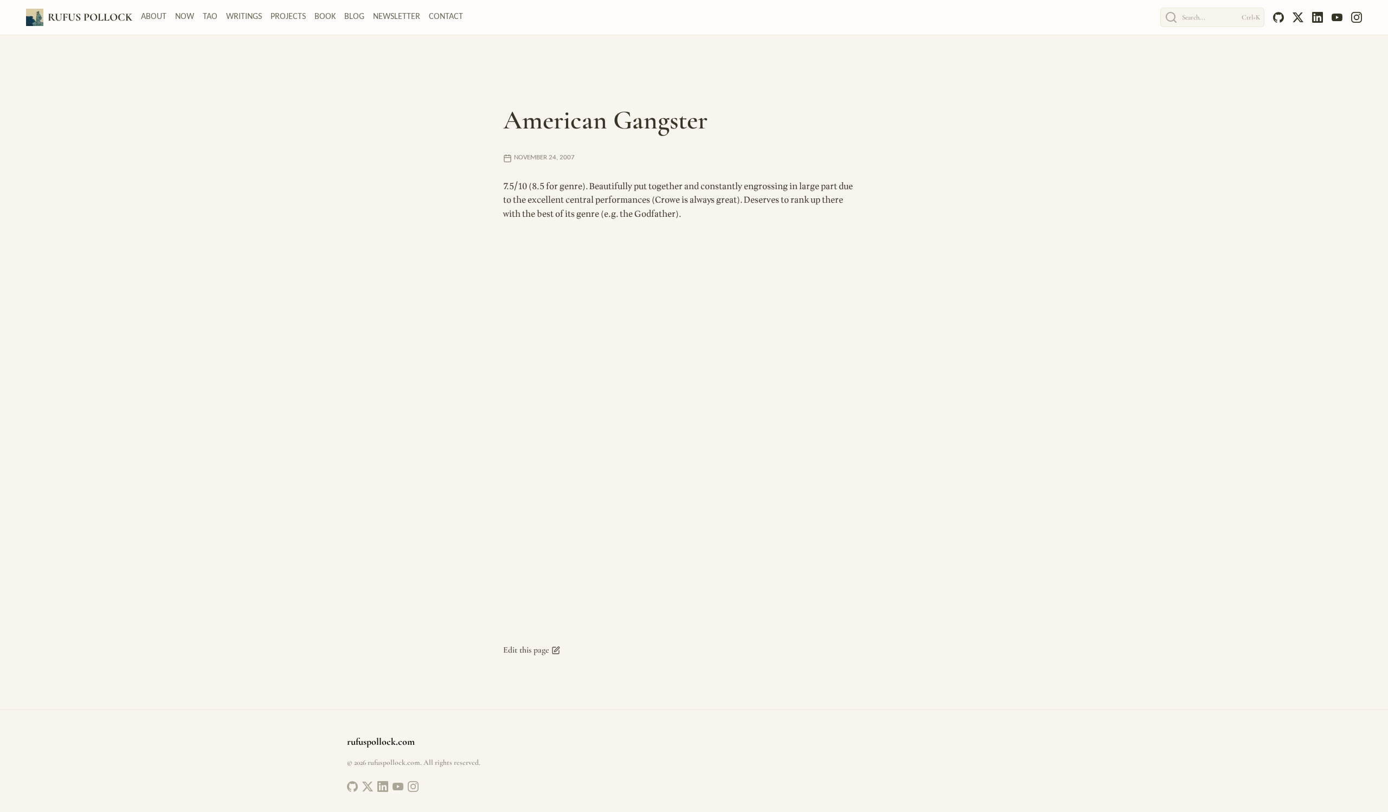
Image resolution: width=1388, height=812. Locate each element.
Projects (288, 16)
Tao (210, 16)
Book (325, 16)
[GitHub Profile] (352, 786)
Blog (354, 16)
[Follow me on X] (367, 786)
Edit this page (526, 650)
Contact (446, 16)
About (153, 16)
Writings (244, 16)
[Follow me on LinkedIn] (382, 786)
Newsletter (396, 16)
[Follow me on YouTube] (398, 786)
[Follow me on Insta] (413, 786)
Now (184, 16)
